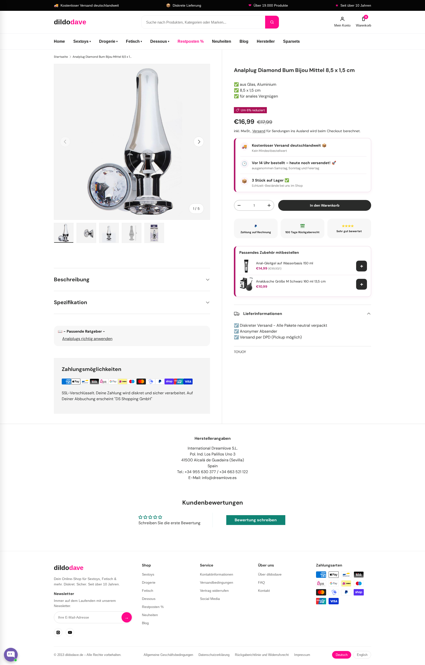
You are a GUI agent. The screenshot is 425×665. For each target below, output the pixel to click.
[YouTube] (70, 632)
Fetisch (134, 41)
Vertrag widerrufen (214, 591)
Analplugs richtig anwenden (87, 338)
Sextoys (82, 41)
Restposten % (191, 41)
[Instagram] (58, 632)
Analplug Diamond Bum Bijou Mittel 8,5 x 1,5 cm (102, 57)
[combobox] (203, 22)
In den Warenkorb (324, 205)
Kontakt (264, 591)
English (362, 655)
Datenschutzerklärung (213, 655)
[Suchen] (272, 22)
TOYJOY (240, 352)
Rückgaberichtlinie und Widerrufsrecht (262, 655)
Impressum (302, 655)
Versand (258, 131)
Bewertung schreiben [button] (256, 520)
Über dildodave (270, 574)
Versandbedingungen (216, 582)
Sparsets (291, 41)
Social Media (210, 599)
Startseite (61, 57)
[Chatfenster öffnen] (11, 655)
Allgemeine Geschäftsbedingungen (168, 655)
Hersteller (266, 41)
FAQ (261, 582)
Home (59, 41)
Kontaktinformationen (216, 574)
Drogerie (108, 41)
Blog (244, 41)
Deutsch (342, 655)
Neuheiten (221, 41)
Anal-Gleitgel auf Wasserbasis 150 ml (284, 263)
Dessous (159, 41)
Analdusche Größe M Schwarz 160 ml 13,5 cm (291, 281)
